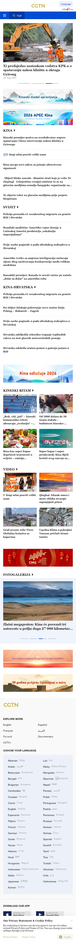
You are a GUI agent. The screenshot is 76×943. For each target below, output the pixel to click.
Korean (16, 887)
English (7, 724)
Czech (15, 802)
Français (8, 730)
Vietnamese (55, 881)
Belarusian (20, 772)
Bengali (15, 778)
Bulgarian (19, 784)
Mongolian (53, 772)
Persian (51, 790)
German (17, 833)
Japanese (17, 881)
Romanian (53, 815)
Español (42, 724)
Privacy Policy (10, 937)
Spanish (52, 839)
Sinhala (51, 833)
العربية (41, 730)
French (16, 827)
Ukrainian (54, 869)
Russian (52, 821)
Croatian (17, 796)
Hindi (13, 857)
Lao (47, 760)
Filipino (16, 821)
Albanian (16, 760)
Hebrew (16, 851)
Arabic (15, 766)
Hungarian (18, 863)
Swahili (52, 845)
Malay (54, 766)
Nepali (50, 784)
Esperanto (19, 815)
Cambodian (16, 790)
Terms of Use (28, 937)
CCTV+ (7, 742)
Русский (7, 736)
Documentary (45, 736)
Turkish (51, 863)
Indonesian (23, 869)
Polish (50, 796)
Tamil (49, 851)
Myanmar (55, 778)
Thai (48, 857)
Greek (16, 839)
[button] (24, 83)
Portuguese (55, 802)
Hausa (15, 845)
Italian (16, 875)
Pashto (50, 808)
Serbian (52, 827)
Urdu (48, 875)
